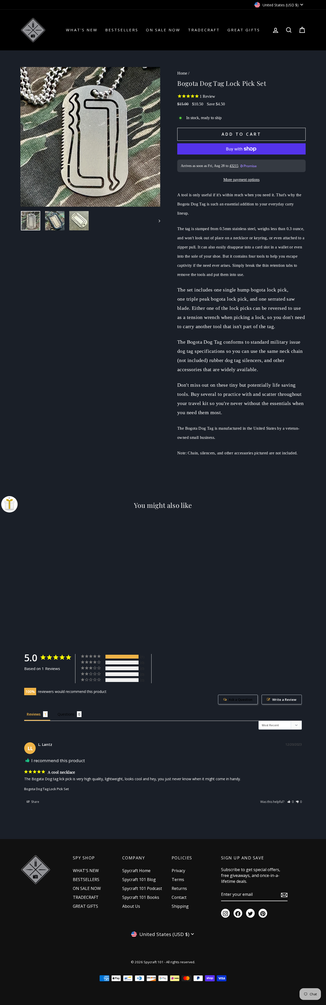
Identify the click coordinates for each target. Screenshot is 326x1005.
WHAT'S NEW (82, 29)
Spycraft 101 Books (140, 897)
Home (182, 73)
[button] (290, 802)
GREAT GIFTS (243, 29)
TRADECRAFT (204, 29)
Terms (178, 879)
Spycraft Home (136, 870)
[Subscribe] (284, 894)
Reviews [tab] (33, 714)
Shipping (180, 906)
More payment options (241, 179)
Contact (179, 897)
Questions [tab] (66, 714)
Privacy (178, 870)
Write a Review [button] (284, 699)
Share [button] (34, 802)
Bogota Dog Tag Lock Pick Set (46, 789)
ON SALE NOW (163, 29)
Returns (179, 888)
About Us (131, 906)
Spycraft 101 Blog (139, 879)
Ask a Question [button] (240, 699)
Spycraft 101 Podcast (142, 888)
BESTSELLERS (121, 29)
